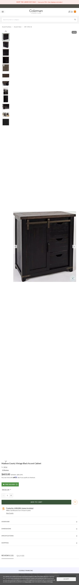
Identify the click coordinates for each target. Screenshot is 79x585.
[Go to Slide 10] (5, 106)
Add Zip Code (5, 489)
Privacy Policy (28, 581)
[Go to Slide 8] (5, 91)
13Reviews (5, 470)
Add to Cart (36, 502)
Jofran (5, 467)
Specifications (8, 536)
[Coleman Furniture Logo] (36, 11)
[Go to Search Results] (75, 19)
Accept (66, 579)
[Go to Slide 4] (5, 60)
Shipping (5, 543)
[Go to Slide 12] (5, 122)
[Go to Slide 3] (5, 52)
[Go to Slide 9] (5, 98)
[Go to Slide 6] (5, 75)
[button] (69, 12)
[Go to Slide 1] (5, 36)
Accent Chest (17, 27)
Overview (6, 521)
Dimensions (6, 528)
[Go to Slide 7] (5, 83)
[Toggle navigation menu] (3, 11)
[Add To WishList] (75, 502)
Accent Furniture (6, 27)
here (51, 581)
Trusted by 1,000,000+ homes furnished (19, 508)
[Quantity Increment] (11, 495)
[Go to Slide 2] (5, 44)
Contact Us (47, 6)
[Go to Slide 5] (5, 67)
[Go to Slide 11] (5, 114)
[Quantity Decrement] (3, 495)
